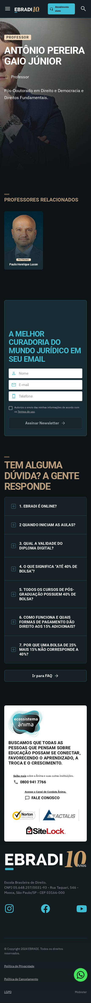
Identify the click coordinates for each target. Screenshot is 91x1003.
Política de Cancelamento (21, 979)
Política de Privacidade (19, 966)
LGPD (7, 992)
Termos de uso (26, 411)
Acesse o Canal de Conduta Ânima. (45, 791)
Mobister (81, 992)
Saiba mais (19, 775)
